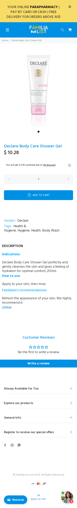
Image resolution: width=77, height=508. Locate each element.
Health (36, 230)
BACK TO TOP (38, 499)
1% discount (49, 165)
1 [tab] (38, 132)
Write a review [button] (38, 363)
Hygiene (24, 230)
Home (5, 40)
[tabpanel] (38, 89)
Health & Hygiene (15, 228)
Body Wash (50, 230)
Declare (22, 221)
